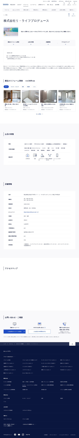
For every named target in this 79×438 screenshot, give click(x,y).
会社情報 (57, 4)
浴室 (23, 86)
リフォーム (25, 4)
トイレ (34, 86)
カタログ (19, 4)
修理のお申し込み (68, 1)
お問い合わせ (61, 1)
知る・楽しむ (50, 4)
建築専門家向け (54, 1)
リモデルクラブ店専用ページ (28, 424)
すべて (6, 86)
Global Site (75, 1)
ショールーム (33, 4)
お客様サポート (41, 4)
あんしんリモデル (7, 351)
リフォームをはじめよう (8, 356)
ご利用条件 (46, 434)
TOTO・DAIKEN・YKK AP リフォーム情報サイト (9, 425)
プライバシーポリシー (53, 434)
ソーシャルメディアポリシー (64, 434)
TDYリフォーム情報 (46, 1)
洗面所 (28, 86)
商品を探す (12, 4)
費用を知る (6, 378)
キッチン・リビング (15, 86)
